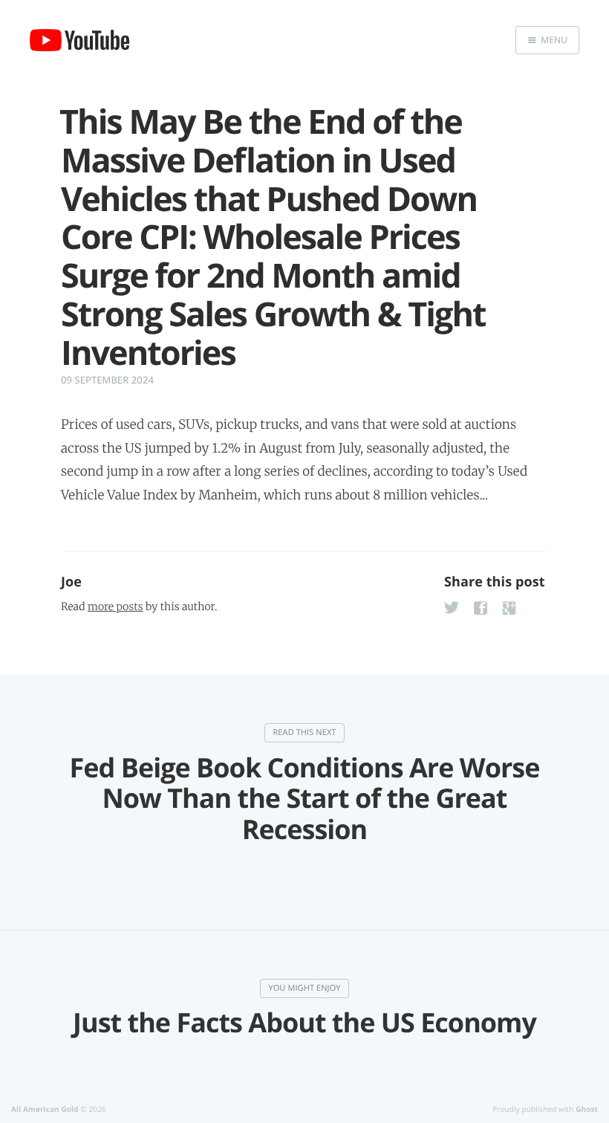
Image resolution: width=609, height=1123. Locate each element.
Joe (71, 582)
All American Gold (45, 1109)
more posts (115, 606)
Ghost (587, 1109)
